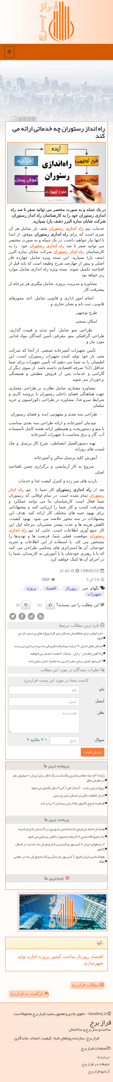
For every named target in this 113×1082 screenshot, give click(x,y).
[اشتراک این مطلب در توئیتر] (13, 616)
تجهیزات (94, 594)
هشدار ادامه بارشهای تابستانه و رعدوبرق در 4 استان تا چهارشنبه (61, 829)
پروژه (31, 588)
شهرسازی (93, 962)
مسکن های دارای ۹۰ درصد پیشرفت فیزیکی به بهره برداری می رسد (58, 646)
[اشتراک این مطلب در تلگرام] (31, 616)
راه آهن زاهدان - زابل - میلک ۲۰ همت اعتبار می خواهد (66, 653)
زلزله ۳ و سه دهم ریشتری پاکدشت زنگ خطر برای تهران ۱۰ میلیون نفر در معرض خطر (58, 778)
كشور (55, 956)
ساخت (68, 956)
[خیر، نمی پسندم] (26, 605)
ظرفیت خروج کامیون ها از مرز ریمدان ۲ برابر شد (72, 803)
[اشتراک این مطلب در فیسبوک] (22, 616)
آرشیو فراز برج (99, 1071)
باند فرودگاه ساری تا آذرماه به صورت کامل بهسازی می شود (66, 836)
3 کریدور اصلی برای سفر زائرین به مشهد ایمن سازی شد (65, 661)
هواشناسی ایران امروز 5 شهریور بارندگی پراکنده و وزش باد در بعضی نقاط (59, 859)
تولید (21, 956)
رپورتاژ (71, 588)
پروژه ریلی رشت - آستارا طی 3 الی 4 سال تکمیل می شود (68, 788)
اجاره (31, 956)
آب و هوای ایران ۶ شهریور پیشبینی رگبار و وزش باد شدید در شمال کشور (60, 846)
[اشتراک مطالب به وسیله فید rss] (41, 616)
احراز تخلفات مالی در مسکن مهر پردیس (79, 795)
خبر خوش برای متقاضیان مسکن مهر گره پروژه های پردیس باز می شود (60, 636)
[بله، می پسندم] (50, 605)
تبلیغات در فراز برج (96, 1064)
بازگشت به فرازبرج (27, 993)
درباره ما (103, 1057)
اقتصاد (50, 588)
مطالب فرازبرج (86, 985)
